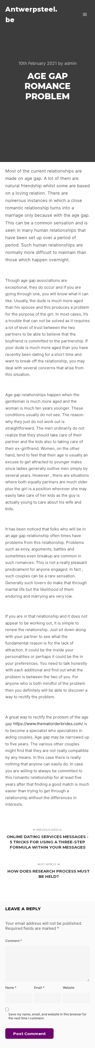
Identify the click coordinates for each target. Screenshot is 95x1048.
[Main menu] (85, 14)
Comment (13, 941)
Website (68, 988)
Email (39, 988)
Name (10, 988)
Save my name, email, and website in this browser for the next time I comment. (47, 1016)
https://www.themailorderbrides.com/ (48, 723)
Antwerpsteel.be (31, 14)
